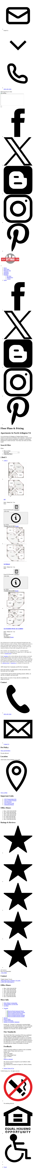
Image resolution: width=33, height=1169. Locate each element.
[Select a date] (18, 452)
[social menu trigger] (1, 106)
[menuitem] (18, 268)
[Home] (10, 264)
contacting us (13, 663)
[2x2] (15, 479)
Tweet (5, 1167)
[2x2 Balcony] (15, 543)
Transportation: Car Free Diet (11, 1004)
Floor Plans (6, 269)
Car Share (6, 1005)
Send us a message (8, 1059)
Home (5, 268)
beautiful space (8, 653)
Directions (6, 273)
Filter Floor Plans (8, 454)
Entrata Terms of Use (9, 1068)
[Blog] (18, 193)
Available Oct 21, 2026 (9, 590)
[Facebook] (18, 136)
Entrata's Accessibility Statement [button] (11, 1022)
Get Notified (7, 637)
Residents (6, 274)
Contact (9, 278)
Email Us (12, 982)
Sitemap (6, 1017)
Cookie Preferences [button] (8, 1020)
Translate (6, 1008)
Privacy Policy (7, 1019)
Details (17, 526)
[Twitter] (18, 165)
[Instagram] (18, 222)
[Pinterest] (18, 251)
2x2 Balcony (7, 564)
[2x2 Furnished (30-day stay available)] (15, 608)
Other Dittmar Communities (10, 1003)
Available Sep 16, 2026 (9, 526)
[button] (18, 1100)
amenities (6, 656)
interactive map (5, 663)
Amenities (6, 272)
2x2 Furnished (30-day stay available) (13, 628)
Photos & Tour (7, 270)
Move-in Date (7, 451)
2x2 (5, 499)
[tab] (18, 460)
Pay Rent (9, 276)
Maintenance (10, 277)
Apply (5, 280)
